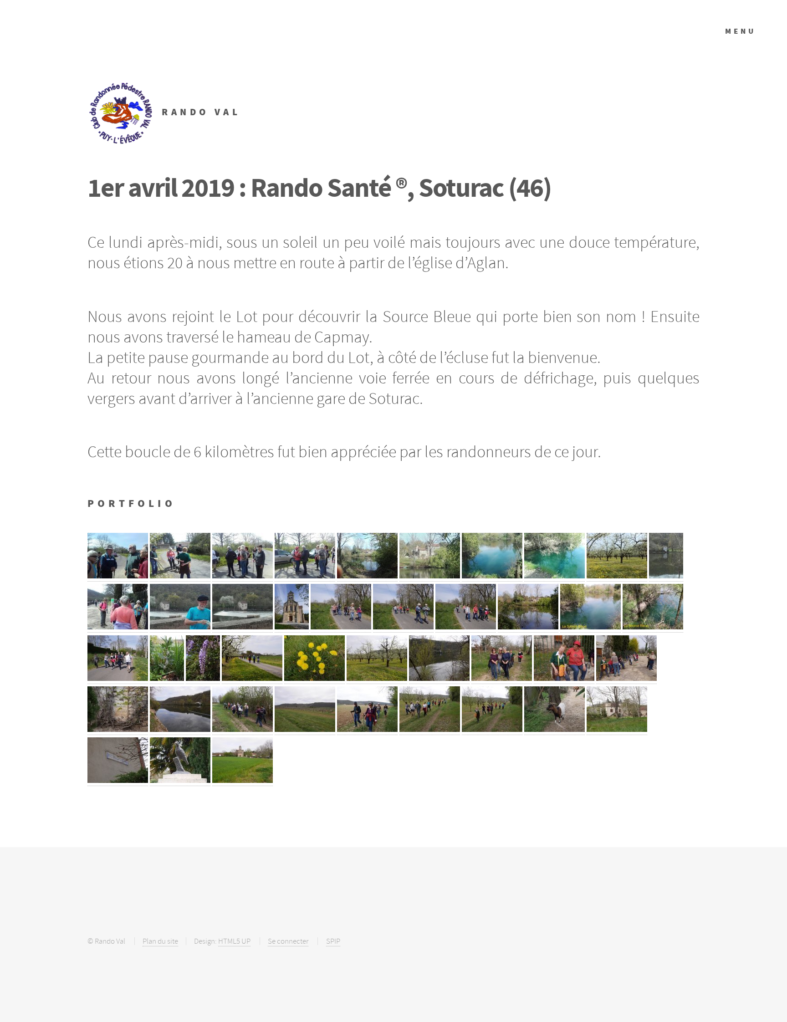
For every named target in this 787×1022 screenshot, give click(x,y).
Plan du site (160, 941)
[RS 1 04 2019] (117, 575)
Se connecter (288, 941)
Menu (740, 31)
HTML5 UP (234, 941)
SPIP (333, 941)
